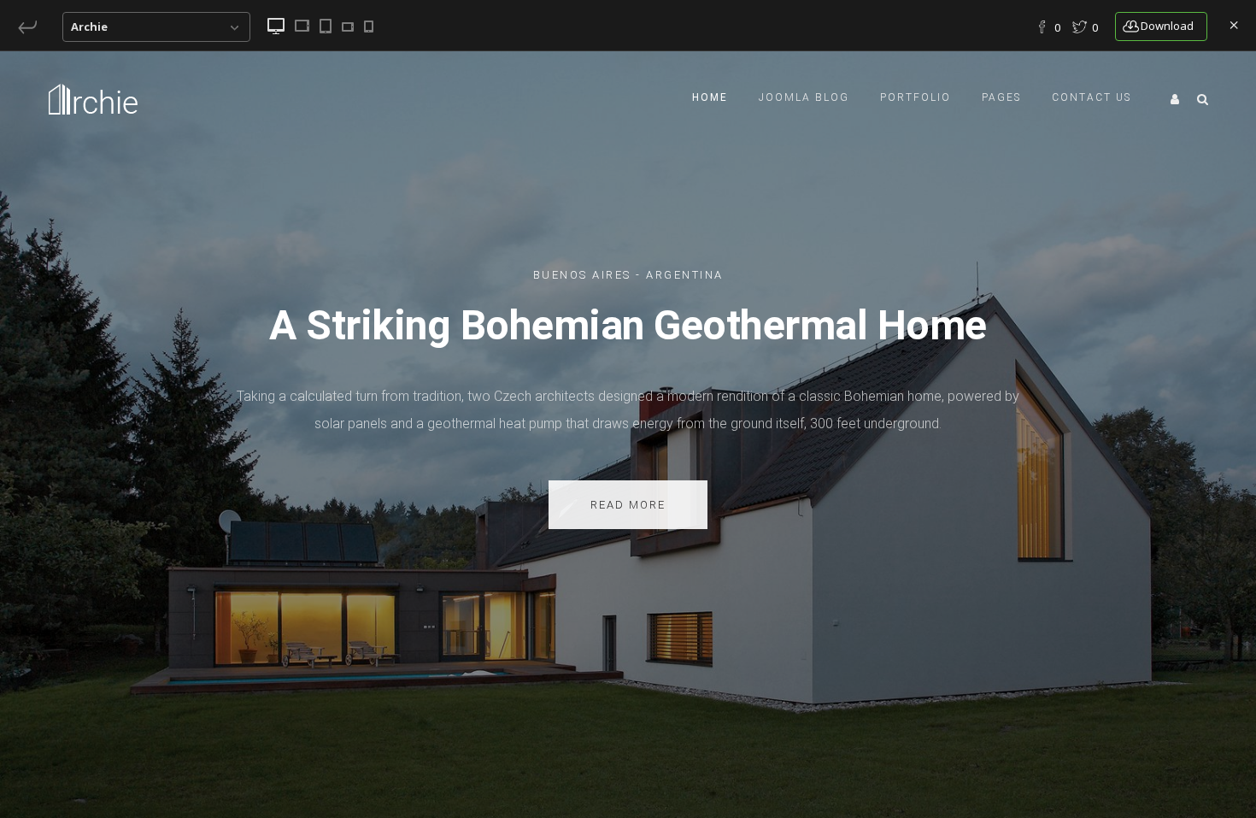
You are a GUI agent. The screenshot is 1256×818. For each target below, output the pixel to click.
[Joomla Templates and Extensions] (29, 27)
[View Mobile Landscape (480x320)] (348, 27)
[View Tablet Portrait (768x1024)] (326, 26)
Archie (89, 26)
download (1167, 25)
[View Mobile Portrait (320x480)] (368, 26)
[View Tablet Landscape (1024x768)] (302, 26)
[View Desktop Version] (276, 26)
